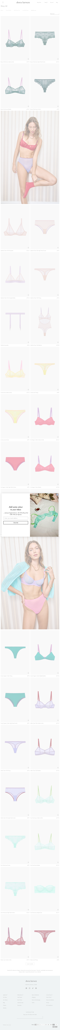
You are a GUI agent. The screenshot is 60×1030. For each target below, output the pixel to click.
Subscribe (15, 522)
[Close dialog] (57, 494)
